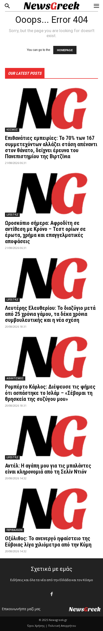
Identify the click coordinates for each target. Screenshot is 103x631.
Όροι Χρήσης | (37, 625)
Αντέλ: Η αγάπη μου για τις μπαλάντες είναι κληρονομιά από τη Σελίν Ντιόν (48, 469)
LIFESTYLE (12, 214)
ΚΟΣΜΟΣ (12, 129)
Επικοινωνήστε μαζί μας (21, 608)
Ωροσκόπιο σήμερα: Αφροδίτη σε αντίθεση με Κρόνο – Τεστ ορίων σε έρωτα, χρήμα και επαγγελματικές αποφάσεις (45, 232)
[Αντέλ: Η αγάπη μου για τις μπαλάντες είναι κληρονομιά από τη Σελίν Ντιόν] (51, 436)
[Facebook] (51, 594)
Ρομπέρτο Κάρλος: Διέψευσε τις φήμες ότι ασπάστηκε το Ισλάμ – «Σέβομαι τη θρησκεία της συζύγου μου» (50, 393)
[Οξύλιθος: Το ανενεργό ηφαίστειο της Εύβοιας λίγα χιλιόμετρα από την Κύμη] (51, 509)
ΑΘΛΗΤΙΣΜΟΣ (15, 378)
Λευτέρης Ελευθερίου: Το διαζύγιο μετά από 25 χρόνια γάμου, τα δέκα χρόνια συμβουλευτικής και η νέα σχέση (50, 314)
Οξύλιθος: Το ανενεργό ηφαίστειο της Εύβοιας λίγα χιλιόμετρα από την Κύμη (48, 541)
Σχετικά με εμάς (51, 569)
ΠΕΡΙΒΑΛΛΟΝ (14, 530)
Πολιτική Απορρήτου (62, 625)
